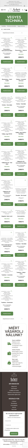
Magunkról (14, 386)
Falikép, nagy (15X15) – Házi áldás (21, 133)
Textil (24, 75)
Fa (7, 211)
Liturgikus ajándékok (21, 191)
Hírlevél (14, 407)
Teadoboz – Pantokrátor (7, 302)
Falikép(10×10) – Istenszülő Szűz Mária (21, 162)
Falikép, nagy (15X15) (7, 134)
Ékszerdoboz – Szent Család (7, 80)
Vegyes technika (9, 46)
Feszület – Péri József (21, 195)
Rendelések (14, 403)
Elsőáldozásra (6, 40)
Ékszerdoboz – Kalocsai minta (21, 51)
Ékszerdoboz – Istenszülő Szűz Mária (7, 50)
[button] (25, 10)
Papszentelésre (5, 45)
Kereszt (24, 189)
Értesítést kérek (21, 204)
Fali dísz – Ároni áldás (7, 105)
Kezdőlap (4, 26)
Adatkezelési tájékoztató (14, 394)
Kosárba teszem (7, 61)
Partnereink (14, 388)
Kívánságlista (14, 405)
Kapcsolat (14, 409)
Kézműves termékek (11, 26)
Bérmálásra (7, 39)
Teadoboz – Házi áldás (21, 243)
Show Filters (7, 29)
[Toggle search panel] (22, 10)
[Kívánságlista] (11, 38)
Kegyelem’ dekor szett (7, 216)
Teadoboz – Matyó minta (21, 273)
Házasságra (7, 41)
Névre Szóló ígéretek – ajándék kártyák (7, 245)
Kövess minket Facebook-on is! (15, 5)
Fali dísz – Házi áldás (21, 104)
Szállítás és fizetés (14, 390)
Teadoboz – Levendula (7, 275)
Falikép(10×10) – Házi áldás (7, 163)
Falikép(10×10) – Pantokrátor (7, 192)
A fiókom (14, 401)
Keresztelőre (4, 42)
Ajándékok (3, 38)
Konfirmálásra (6, 44)
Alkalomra (9, 38)
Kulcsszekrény (21, 216)
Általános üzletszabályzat (14, 392)
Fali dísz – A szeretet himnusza (21, 80)
